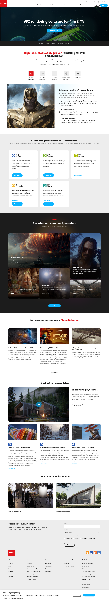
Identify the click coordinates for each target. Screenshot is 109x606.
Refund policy (30, 574)
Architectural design (63, 512)
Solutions (47, 43)
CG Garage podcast (69, 566)
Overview (40, 43)
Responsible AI (86, 587)
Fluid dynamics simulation (88, 571)
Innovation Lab (86, 579)
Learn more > (12, 468)
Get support (48, 566)
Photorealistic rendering (88, 576)
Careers (10, 571)
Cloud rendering (86, 574)
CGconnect (67, 563)
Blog (9, 566)
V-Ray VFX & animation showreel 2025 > (21, 348)
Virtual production (14, 512)
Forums (47, 574)
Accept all (89, 595)
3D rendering (85, 566)
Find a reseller (30, 566)
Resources (48, 563)
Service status (49, 569)
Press (9, 569)
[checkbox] (79, 538)
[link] (10, 444)
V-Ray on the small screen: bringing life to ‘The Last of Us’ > (86, 349)
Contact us (11, 576)
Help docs (48, 571)
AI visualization (86, 584)
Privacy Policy (82, 541)
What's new (68, 43)
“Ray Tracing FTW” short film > (50, 348)
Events (10, 574)
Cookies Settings (77, 595)
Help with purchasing (32, 576)
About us (10, 563)
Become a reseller (32, 579)
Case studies (60, 43)
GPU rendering (86, 569)
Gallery (53, 43)
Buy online (29, 563)
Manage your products (33, 569)
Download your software (33, 571)
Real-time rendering (87, 563)
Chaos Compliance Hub (33, 582)
